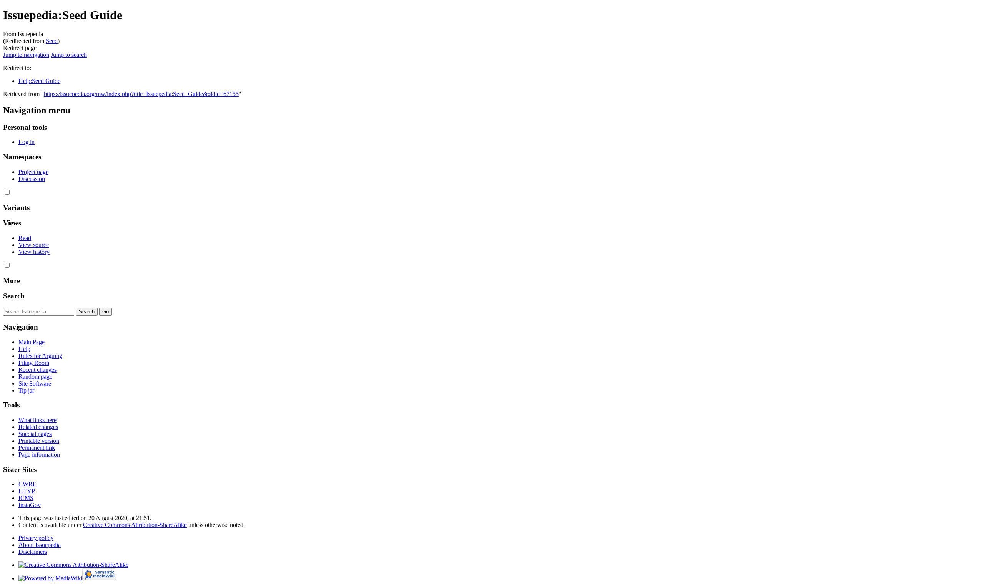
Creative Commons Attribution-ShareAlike (135, 525)
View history (34, 251)
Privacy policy (35, 538)
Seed (52, 41)
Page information (39, 454)
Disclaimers (32, 551)
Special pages (35, 434)
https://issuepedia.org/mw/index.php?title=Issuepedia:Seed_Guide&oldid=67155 (141, 94)
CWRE (27, 484)
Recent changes (37, 369)
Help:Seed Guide (39, 81)
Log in (26, 142)
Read (24, 238)
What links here (37, 420)
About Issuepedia (39, 545)
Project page (33, 172)
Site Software (34, 383)
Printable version (38, 440)
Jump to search (69, 54)
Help (24, 349)
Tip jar (26, 390)
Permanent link (36, 447)
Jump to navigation (26, 54)
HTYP (26, 491)
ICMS (25, 498)
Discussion (31, 179)
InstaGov (29, 505)
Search (14, 296)
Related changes (38, 427)
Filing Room (33, 362)
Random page (35, 376)
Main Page (31, 342)
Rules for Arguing (40, 356)
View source (33, 245)
